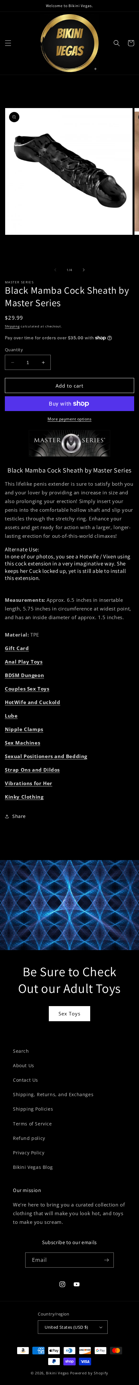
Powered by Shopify (89, 1373)
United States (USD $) (66, 1327)
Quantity (14, 350)
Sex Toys (69, 1013)
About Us (23, 1065)
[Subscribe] (106, 1260)
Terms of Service (32, 1124)
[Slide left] (55, 270)
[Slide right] (84, 270)
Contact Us (25, 1080)
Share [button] (19, 816)
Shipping (12, 326)
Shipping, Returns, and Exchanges (53, 1094)
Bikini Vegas (57, 1373)
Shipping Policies (33, 1109)
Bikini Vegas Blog (33, 1167)
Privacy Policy (28, 1153)
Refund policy (29, 1138)
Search (21, 1051)
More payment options (69, 419)
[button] (8, 43)
